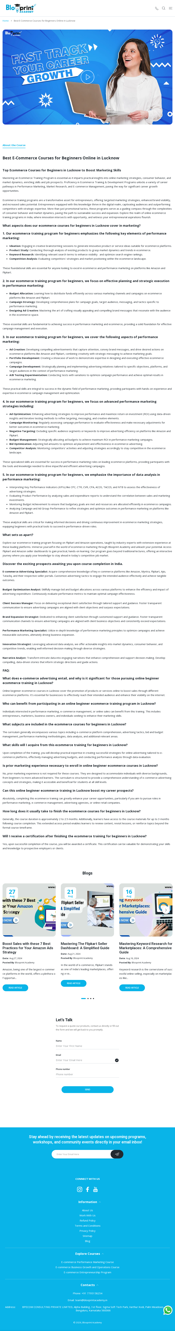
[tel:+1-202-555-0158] (156, 8)
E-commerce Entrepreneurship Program (87, 1272)
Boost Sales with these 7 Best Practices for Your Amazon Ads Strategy (28, 948)
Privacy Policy (87, 1230)
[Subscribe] (117, 1154)
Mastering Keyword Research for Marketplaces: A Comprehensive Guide (145, 948)
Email (58, 1055)
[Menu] (170, 8)
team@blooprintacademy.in (91, 1300)
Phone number (63, 1069)
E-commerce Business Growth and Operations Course (87, 1267)
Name (59, 1040)
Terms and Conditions (87, 1225)
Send (87, 1089)
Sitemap (87, 1236)
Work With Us (87, 1215)
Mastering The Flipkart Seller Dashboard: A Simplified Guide (85, 946)
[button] (83, 998)
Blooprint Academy (92, 1322)
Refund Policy (88, 1220)
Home (6, 20)
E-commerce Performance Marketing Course (87, 1262)
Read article (15, 987)
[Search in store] (163, 8)
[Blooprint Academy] (20, 8)
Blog (87, 1241)
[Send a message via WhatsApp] (168, 1310)
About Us (87, 1210)
